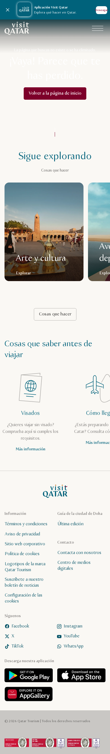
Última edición (70, 524)
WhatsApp (73, 646)
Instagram (73, 626)
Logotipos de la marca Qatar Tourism (25, 567)
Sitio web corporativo (25, 544)
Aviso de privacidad (22, 534)
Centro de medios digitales (74, 565)
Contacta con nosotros (79, 553)
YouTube (72, 636)
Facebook (20, 626)
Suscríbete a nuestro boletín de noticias (24, 582)
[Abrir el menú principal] (97, 28)
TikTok (17, 646)
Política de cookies (22, 554)
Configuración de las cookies (23, 598)
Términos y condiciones (26, 524)
